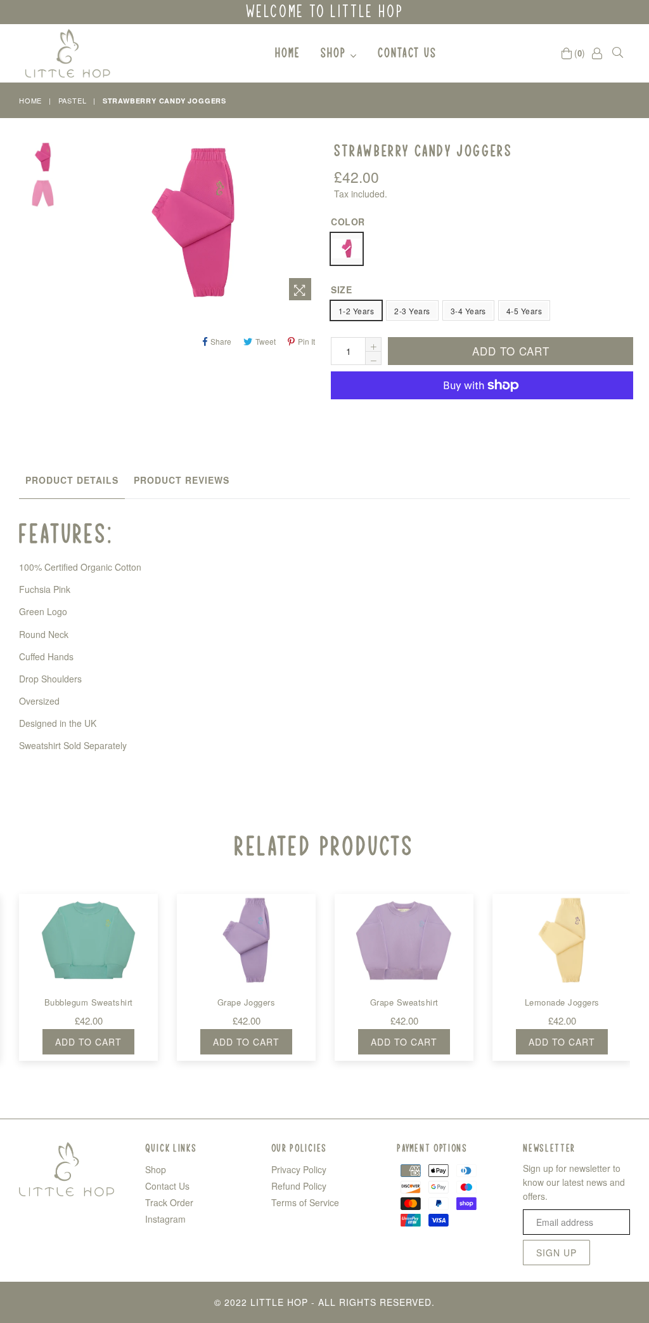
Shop (335, 52)
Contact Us (407, 52)
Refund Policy (298, 1186)
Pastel (72, 100)
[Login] (597, 53)
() (578, 52)
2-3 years (412, 310)
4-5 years (524, 310)
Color (348, 221)
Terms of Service (305, 1202)
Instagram (165, 1219)
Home (287, 52)
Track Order (169, 1202)
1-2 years (356, 310)
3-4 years (468, 310)
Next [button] (639, 963)
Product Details (72, 480)
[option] (33, 159)
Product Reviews (181, 480)
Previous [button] (6, 963)
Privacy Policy (298, 1169)
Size (341, 289)
